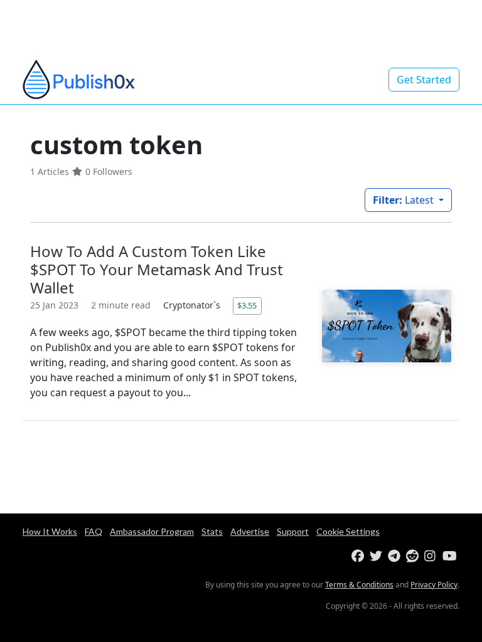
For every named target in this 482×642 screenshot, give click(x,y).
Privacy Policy (434, 584)
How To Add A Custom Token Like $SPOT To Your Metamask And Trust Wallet (156, 269)
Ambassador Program (152, 531)
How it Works (50, 531)
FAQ (93, 531)
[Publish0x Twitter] (377, 556)
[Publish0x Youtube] (450, 556)
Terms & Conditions (359, 584)
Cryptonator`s (193, 305)
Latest (404, 200)
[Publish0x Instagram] (432, 556)
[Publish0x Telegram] (396, 556)
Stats (212, 531)
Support (293, 531)
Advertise (249, 531)
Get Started (424, 80)
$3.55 (247, 305)
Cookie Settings (348, 531)
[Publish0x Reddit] (414, 556)
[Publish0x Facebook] (359, 556)
